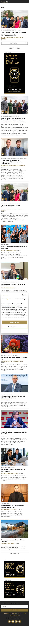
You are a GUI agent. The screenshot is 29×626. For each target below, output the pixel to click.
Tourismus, (11, 37)
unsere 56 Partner (9, 306)
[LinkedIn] (19, 621)
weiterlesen (13, 43)
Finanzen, (6, 287)
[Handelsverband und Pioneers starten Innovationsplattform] (14, 493)
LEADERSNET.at (6, 613)
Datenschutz (12, 615)
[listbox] (14, 29)
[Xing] (16, 621)
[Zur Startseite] (5, 2)
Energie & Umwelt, (8, 473)
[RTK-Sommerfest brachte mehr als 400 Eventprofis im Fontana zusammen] (14, 105)
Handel (12, 543)
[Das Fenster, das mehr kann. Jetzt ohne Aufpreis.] (14, 529)
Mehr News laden (14, 553)
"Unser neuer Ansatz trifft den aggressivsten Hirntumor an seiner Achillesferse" (12, 162)
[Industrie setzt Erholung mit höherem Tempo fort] (14, 271)
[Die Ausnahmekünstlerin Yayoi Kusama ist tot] (14, 344)
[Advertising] (14, 73)
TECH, (9, 509)
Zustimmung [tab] (5, 299)
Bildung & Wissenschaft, (10, 165)
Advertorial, (4, 543)
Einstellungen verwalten (13, 326)
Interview (22, 165)
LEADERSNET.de (14, 613)
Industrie (11, 287)
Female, (14, 361)
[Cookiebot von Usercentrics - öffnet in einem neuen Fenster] (21, 295)
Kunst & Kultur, (8, 361)
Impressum (18, 615)
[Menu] (27, 1)
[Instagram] (12, 621)
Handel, (6, 509)
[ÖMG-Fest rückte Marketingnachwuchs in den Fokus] (14, 234)
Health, (18, 165)
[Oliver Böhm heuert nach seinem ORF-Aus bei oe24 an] (14, 419)
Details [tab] (11, 299)
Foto (15, 250)
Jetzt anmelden (14, 610)
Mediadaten (20, 613)
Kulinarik (3, 38)
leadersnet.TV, (19, 37)
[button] (9, 48)
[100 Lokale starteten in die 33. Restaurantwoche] (14, 19)
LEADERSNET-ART (19, 361)
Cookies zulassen (14, 322)
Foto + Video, (13, 122)
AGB (25, 613)
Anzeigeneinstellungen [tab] (20, 299)
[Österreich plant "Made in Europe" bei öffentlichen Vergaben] (14, 383)
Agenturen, (11, 250)
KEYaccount (14, 509)
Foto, (15, 37)
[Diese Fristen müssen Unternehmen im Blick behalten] (14, 457)
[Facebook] (9, 621)
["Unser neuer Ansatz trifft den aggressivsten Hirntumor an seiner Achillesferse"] (14, 147)
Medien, (6, 37)
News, (2, 37)
